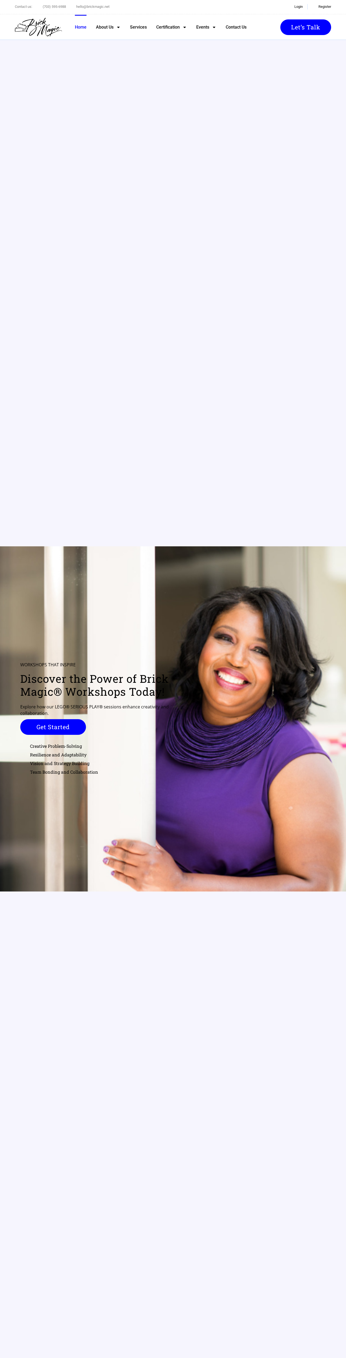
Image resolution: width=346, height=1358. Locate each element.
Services (138, 27)
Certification (168, 27)
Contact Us (236, 27)
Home (80, 27)
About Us (105, 27)
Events (202, 27)
